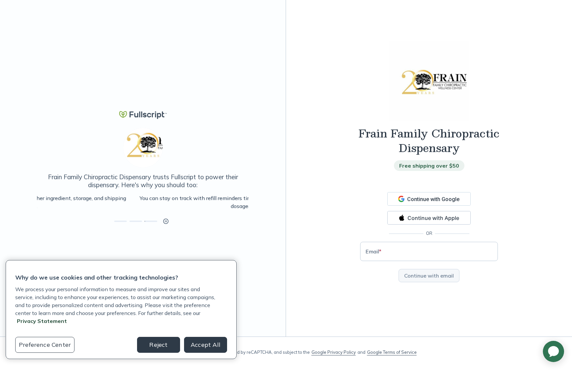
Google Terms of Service (392, 352)
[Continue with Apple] (429, 217)
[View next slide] (120, 221)
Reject (158, 344)
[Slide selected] (151, 221)
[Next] (248, 202)
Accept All (205, 344)
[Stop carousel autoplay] (166, 221)
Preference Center (45, 344)
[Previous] (37, 202)
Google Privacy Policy (333, 352)
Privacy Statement (42, 321)
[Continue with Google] (429, 198)
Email (373, 251)
